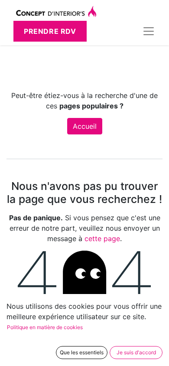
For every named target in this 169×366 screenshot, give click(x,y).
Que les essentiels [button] (82, 352)
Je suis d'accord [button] (136, 352)
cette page (102, 238)
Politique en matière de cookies (45, 327)
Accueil (85, 126)
